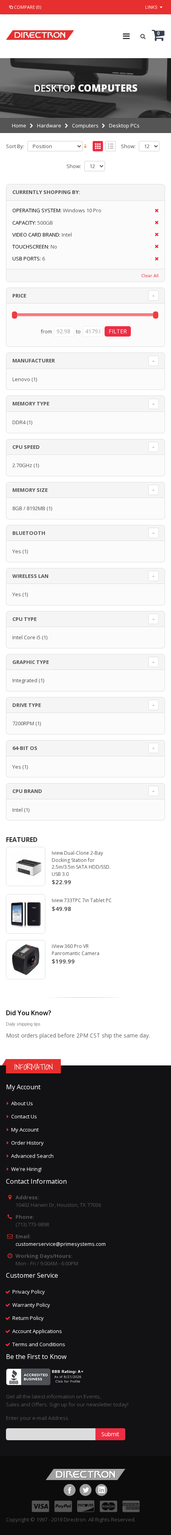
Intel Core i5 (26, 637)
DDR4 (18, 422)
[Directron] (40, 33)
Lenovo (21, 379)
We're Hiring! (26, 1169)
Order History (27, 1142)
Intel (17, 809)
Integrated (24, 680)
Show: (128, 146)
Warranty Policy (31, 1304)
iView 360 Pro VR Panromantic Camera (75, 950)
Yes (16, 551)
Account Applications (37, 1331)
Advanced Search (32, 1155)
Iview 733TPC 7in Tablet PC (82, 900)
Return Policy (28, 1318)
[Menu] (126, 36)
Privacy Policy (28, 1291)
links (151, 7)
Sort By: (15, 146)
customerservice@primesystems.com (61, 1243)
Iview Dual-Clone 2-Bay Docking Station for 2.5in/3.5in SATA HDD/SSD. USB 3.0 (81, 863)
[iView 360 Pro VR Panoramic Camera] (25, 959)
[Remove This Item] (154, 210)
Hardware (49, 125)
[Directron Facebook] (70, 1490)
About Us (22, 1103)
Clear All (150, 275)
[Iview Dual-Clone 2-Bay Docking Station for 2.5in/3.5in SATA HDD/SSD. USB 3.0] (25, 866)
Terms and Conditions (38, 1344)
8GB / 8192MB (28, 508)
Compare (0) (27, 7)
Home (19, 125)
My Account (25, 1129)
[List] (110, 146)
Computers (85, 125)
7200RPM (23, 723)
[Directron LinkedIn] (101, 1490)
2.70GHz (22, 465)
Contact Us (24, 1116)
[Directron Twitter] (85, 1490)
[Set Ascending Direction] (85, 145)
